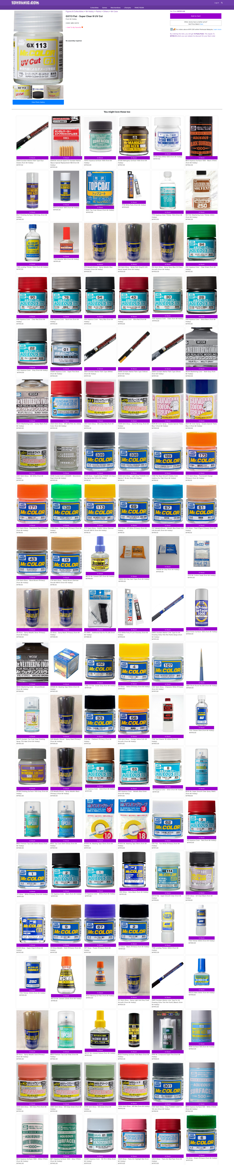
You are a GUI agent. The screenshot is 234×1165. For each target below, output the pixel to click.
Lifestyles (127, 8)
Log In (217, 3)
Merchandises (116, 8)
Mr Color (114, 11)
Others (106, 11)
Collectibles (94, 8)
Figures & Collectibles (75, 11)
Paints (98, 11)
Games (104, 8)
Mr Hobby (90, 11)
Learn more (217, 29)
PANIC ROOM (139, 8)
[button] (222, 3)
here (201, 24)
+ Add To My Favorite (74, 27)
